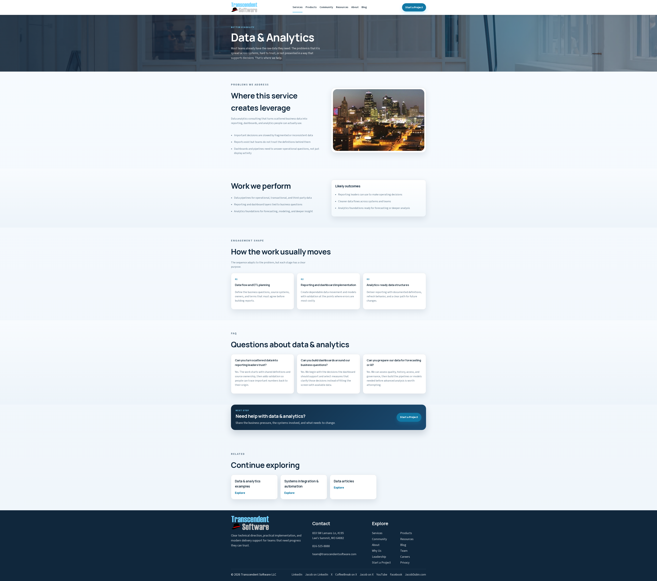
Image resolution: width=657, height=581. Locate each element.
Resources (342, 7)
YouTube (381, 574)
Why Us (376, 551)
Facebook (396, 574)
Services (297, 7)
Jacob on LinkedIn (316, 574)
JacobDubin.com (415, 574)
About (355, 7)
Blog (364, 7)
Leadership (379, 557)
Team (404, 551)
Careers (405, 557)
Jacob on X (366, 574)
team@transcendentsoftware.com (334, 554)
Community (326, 7)
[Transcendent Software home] (244, 7)
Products (311, 7)
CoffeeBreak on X (346, 574)
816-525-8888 (321, 546)
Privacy (404, 562)
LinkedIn (297, 574)
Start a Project (414, 7)
